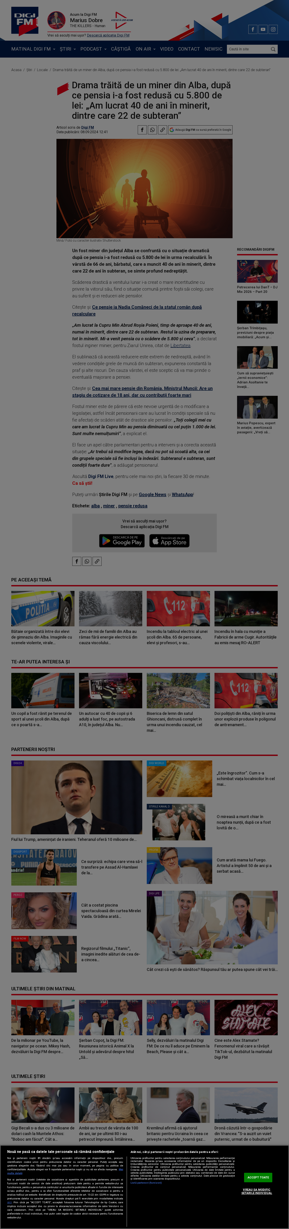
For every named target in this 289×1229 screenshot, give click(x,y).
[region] (144, 1187)
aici (9, 1202)
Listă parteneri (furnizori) (146, 1182)
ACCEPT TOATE (258, 1177)
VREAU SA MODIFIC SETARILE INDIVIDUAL (256, 1191)
